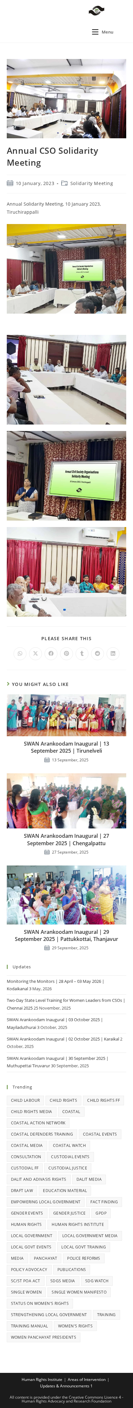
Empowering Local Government (46, 1202)
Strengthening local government (49, 1314)
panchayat (45, 1258)
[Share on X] (35, 653)
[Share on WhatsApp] (20, 653)
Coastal (71, 1111)
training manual (29, 1326)
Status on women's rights (40, 1303)
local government (31, 1235)
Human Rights (26, 1224)
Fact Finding (104, 1202)
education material (65, 1190)
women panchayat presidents (43, 1337)
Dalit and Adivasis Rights (38, 1179)
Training (106, 1314)
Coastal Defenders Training (42, 1134)
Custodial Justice (67, 1168)
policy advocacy (29, 1269)
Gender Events (27, 1213)
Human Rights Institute (78, 1224)
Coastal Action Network (38, 1123)
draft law (22, 1190)
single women (26, 1292)
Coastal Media (27, 1145)
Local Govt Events (31, 1247)
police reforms (83, 1258)
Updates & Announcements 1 (66, 1386)
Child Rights (63, 1100)
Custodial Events (70, 1156)
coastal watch (69, 1145)
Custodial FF (25, 1168)
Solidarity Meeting (91, 183)
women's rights (75, 1326)
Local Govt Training (83, 1247)
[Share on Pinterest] (66, 653)
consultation (26, 1156)
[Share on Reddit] (97, 653)
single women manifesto (79, 1292)
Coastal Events (100, 1134)
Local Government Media (90, 1235)
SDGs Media (62, 1281)
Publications (71, 1269)
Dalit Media (89, 1179)
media (17, 1258)
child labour (25, 1100)
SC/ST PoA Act (25, 1281)
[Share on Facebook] (51, 653)
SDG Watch (97, 1281)
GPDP (101, 1213)
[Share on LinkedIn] (113, 653)
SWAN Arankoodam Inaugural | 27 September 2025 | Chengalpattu (66, 839)
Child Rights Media (31, 1111)
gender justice (69, 1213)
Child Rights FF (103, 1100)
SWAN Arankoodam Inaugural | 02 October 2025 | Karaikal (63, 1039)
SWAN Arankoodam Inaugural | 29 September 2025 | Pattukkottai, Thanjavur (66, 935)
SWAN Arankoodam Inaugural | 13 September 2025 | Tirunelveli (66, 747)
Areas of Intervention (87, 1379)
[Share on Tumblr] (82, 653)
